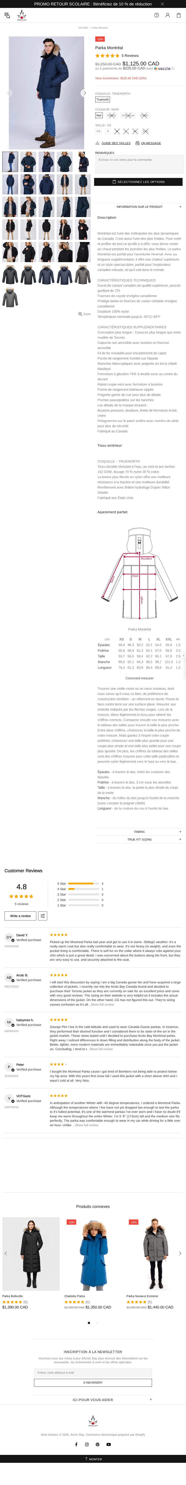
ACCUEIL (83, 27)
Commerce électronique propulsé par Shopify (115, 1434)
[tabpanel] (31, 1267)
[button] (139, 68)
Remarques (104, 153)
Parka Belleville (12, 1296)
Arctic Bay (22, 15)
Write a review (20, 916)
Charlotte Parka (74, 1296)
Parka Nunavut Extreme (142, 1296)
